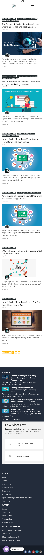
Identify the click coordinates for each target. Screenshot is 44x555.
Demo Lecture (7, 516)
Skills (32, 133)
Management (6, 484)
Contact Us (6, 501)
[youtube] (33, 551)
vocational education (10, 21)
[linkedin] (29, 551)
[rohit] (7, 55)
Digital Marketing (9, 18)
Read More (5, 67)
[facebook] (25, 551)
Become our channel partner (12, 530)
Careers (4, 481)
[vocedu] (7, 277)
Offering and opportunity (11, 537)
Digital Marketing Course (27, 18)
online (25, 133)
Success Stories (7, 487)
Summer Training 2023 (10, 494)
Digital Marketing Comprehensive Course (17, 498)
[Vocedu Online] (7, 171)
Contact (4, 509)
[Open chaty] (6, 549)
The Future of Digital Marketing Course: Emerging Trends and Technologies (23, 378)
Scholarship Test (8, 522)
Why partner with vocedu (11, 540)
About (4, 477)
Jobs (19, 133)
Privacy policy (7, 519)
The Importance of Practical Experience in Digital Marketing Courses (23, 390)
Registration (6, 491)
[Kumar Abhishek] (7, 227)
